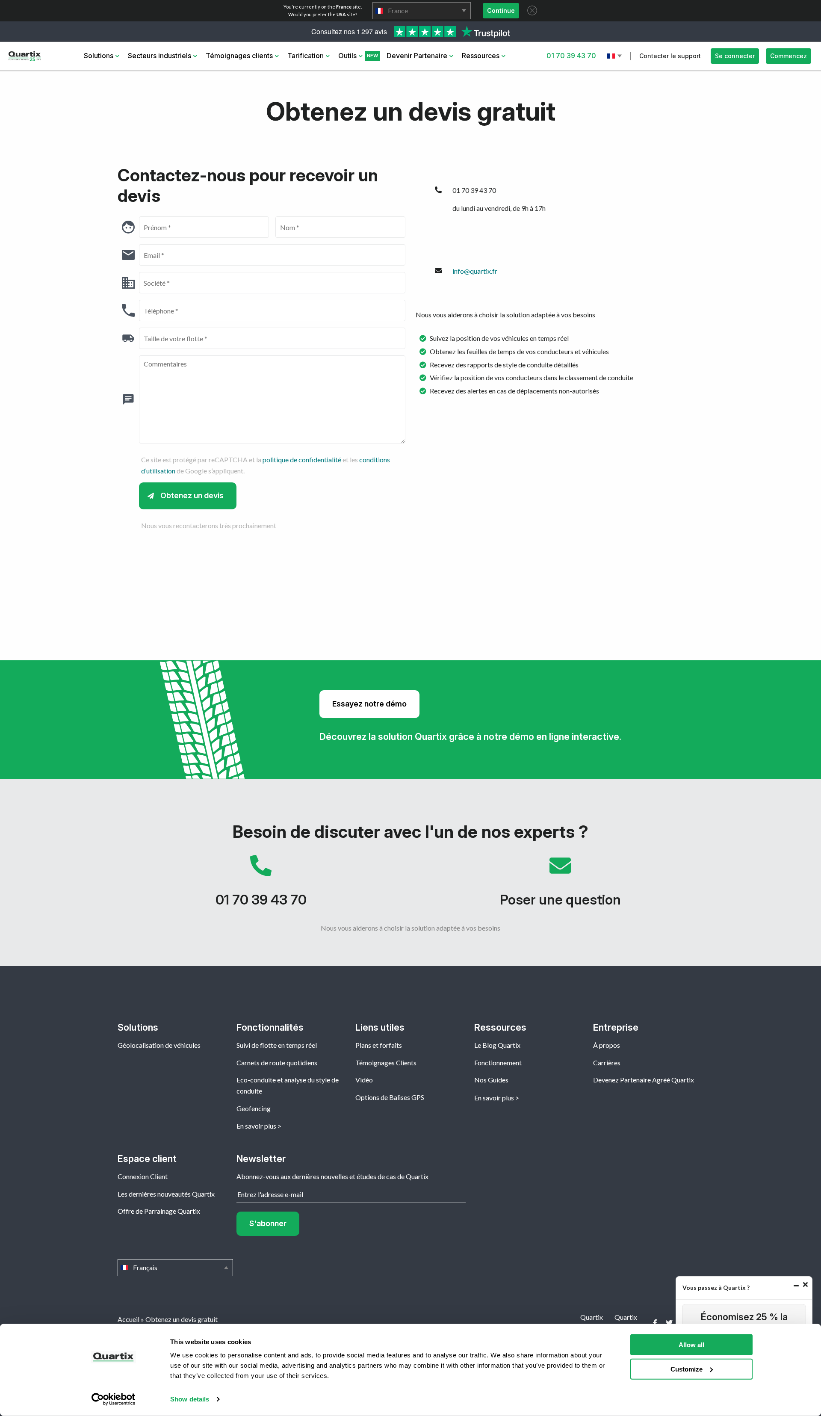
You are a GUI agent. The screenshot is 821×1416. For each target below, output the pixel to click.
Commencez (788, 55)
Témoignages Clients (385, 1062)
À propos (606, 1045)
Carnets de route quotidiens (276, 1062)
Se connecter (735, 55)
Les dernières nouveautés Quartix (166, 1194)
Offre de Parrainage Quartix (159, 1211)
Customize (686, 1368)
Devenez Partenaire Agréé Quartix (643, 1080)
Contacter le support (670, 55)
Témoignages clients (239, 55)
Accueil (128, 1319)
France (421, 11)
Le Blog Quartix (497, 1045)
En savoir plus (256, 1126)
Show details (189, 1399)
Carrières (606, 1062)
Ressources (480, 55)
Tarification (305, 55)
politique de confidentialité (302, 459)
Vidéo (364, 1080)
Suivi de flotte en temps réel (276, 1045)
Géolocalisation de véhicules (159, 1045)
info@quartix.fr (474, 271)
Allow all (691, 1344)
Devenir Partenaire (417, 55)
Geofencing (253, 1108)
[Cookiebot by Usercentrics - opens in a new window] (113, 1399)
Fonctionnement (498, 1062)
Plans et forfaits (378, 1045)
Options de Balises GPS (389, 1097)
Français (615, 56)
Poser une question (560, 885)
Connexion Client (143, 1176)
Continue (501, 10)
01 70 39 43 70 (571, 55)
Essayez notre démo (369, 703)
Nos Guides (491, 1080)
